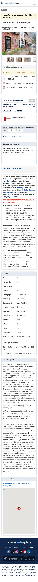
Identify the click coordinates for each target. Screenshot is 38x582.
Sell (10, 547)
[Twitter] (13, 552)
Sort (5, 130)
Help (23, 547)
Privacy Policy (24, 580)
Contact (30, 547)
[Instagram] (17, 552)
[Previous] (3, 59)
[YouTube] (25, 552)
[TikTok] (21, 552)
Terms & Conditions (13, 580)
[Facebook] (9, 552)
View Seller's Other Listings (12, 168)
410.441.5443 (30, 577)
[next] (34, 59)
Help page (20, 188)
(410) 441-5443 (12, 197)
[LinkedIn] (28, 552)
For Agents (16, 547)
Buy (6, 547)
